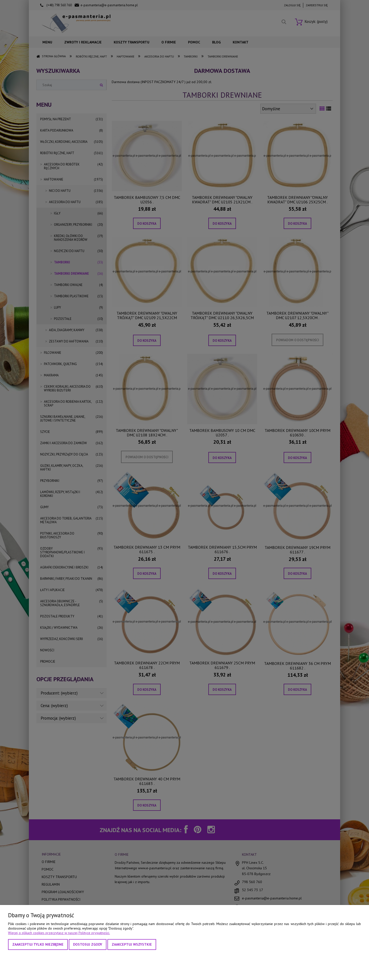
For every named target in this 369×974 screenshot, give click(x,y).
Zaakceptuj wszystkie (132, 944)
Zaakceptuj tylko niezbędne (38, 944)
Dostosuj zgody (87, 944)
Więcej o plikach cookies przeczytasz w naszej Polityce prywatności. (59, 933)
